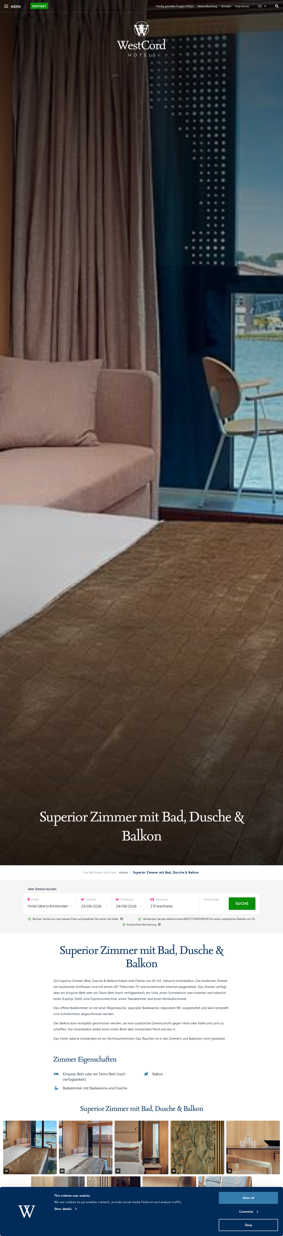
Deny (248, 1225)
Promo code (211, 899)
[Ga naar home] (141, 39)
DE (260, 6)
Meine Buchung (207, 6)
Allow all (248, 1198)
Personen (161, 899)
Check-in (91, 899)
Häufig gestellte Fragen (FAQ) (175, 6)
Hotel (34, 899)
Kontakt (39, 6)
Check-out (126, 899)
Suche (242, 903)
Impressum (242, 6)
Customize (246, 1211)
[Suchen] (277, 6)
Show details (62, 1209)
